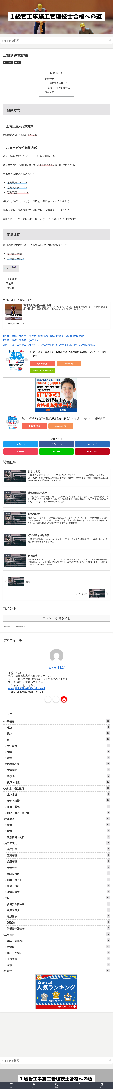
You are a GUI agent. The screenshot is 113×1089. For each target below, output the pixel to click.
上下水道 (58, 794)
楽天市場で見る (43, 363)
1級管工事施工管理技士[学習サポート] (24, 340)
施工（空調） (58, 953)
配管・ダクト (58, 879)
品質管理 (58, 861)
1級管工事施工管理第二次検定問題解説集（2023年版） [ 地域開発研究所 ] (44, 335)
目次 (52, 72)
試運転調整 (58, 892)
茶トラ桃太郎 (56, 667)
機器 (58, 825)
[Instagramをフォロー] (56, 699)
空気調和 (58, 770)
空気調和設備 (56, 764)
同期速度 (49, 92)
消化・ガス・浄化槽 (58, 813)
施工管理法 (56, 843)
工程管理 (58, 855)
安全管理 (58, 867)
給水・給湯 (58, 800)
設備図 (58, 947)
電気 (19, 62)
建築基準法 (58, 910)
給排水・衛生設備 (56, 788)
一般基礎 (9, 62)
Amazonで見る (69, 363)
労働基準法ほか (58, 928)
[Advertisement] (56, 1035)
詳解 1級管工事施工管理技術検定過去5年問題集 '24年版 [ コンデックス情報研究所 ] (50, 344)
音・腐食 (58, 746)
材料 (58, 831)
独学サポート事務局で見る (43, 370)
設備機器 (56, 819)
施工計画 (58, 849)
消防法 (58, 922)
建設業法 (58, 916)
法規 (56, 898)
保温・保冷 (58, 886)
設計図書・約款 (58, 837)
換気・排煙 (58, 782)
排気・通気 (58, 806)
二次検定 (56, 934)
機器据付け (58, 873)
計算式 (56, 971)
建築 (58, 758)
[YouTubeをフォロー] (64, 699)
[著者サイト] (48, 699)
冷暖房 (58, 776)
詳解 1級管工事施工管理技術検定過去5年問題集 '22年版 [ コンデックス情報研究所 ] (64, 418)
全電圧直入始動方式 (58, 83)
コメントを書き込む (56, 618)
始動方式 (49, 78)
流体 (58, 733)
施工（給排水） (58, 940)
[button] (110, 40)
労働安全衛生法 (58, 904)
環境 (58, 727)
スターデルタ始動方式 (59, 87)
